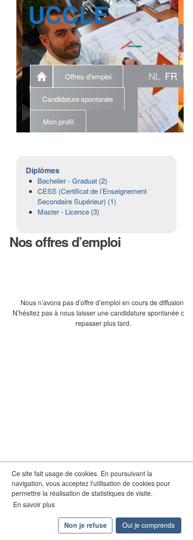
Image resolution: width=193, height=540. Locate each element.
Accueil (41, 76)
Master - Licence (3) (68, 211)
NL (154, 76)
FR (171, 76)
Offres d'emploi (88, 76)
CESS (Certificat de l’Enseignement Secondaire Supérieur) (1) (92, 196)
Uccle (68, 14)
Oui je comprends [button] (148, 525)
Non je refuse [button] (85, 525)
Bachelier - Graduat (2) (72, 180)
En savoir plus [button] (34, 504)
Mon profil (58, 121)
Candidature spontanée (77, 99)
